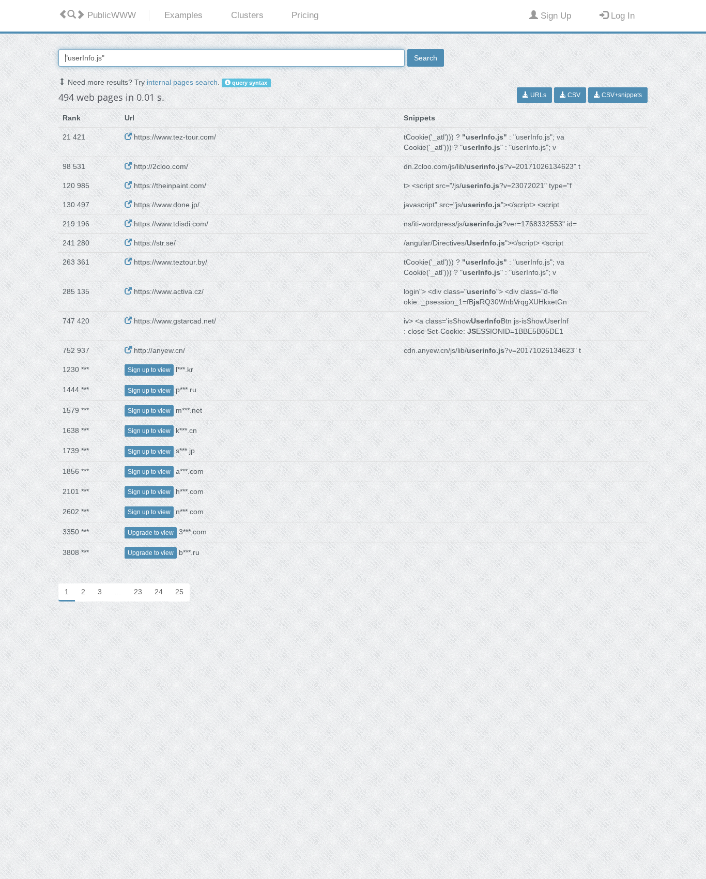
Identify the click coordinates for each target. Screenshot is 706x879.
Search (425, 58)
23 (138, 592)
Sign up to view (149, 370)
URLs (537, 95)
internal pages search (182, 82)
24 (159, 592)
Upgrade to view (151, 532)
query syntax (249, 83)
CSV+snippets (621, 95)
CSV (573, 95)
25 (179, 592)
